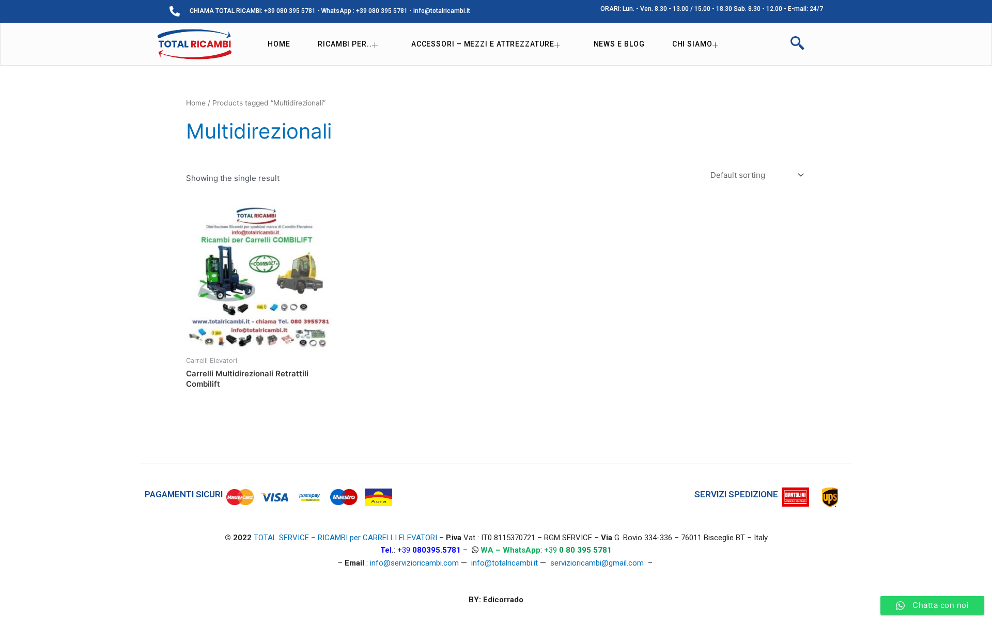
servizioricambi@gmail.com (597, 563)
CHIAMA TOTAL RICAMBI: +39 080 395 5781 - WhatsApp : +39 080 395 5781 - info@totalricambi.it (330, 10)
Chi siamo (692, 44)
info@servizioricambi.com (414, 563)
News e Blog (619, 44)
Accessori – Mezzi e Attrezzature (482, 44)
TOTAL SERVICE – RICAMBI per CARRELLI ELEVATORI (346, 537)
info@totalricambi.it (504, 563)
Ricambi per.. (345, 44)
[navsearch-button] (797, 44)
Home (279, 44)
